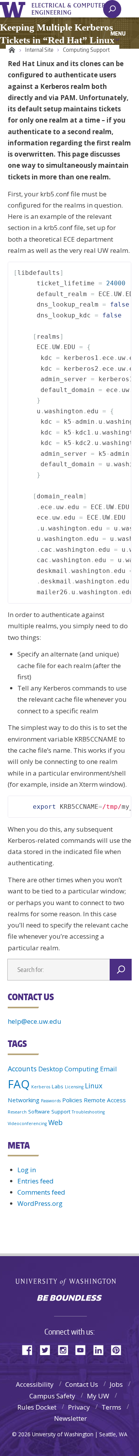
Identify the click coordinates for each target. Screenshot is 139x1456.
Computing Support (86, 49)
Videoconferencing (27, 1123)
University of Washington (14, 8)
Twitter (48, 1349)
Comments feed (41, 1192)
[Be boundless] (69, 1298)
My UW (98, 1395)
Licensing (74, 1086)
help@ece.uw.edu (34, 1021)
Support (60, 1111)
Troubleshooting (88, 1112)
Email (108, 1068)
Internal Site (39, 49)
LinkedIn (101, 1349)
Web (55, 1122)
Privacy (79, 1407)
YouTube (83, 1349)
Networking (23, 1100)
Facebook (30, 1349)
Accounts (22, 1068)
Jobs (116, 1384)
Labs (57, 1086)
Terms (111, 1407)
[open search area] (112, 9)
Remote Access (105, 1100)
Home (10, 50)
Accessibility (35, 1384)
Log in (26, 1169)
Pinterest (119, 1349)
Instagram (66, 1349)
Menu (117, 33)
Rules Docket (36, 1407)
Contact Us (81, 1384)
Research (17, 1112)
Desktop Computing (68, 1068)
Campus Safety (52, 1395)
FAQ (19, 1084)
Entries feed (35, 1180)
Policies (72, 1100)
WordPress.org (40, 1203)
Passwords (51, 1100)
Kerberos (40, 1086)
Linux (93, 1085)
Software (39, 1111)
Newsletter (70, 1418)
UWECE (73, 9)
